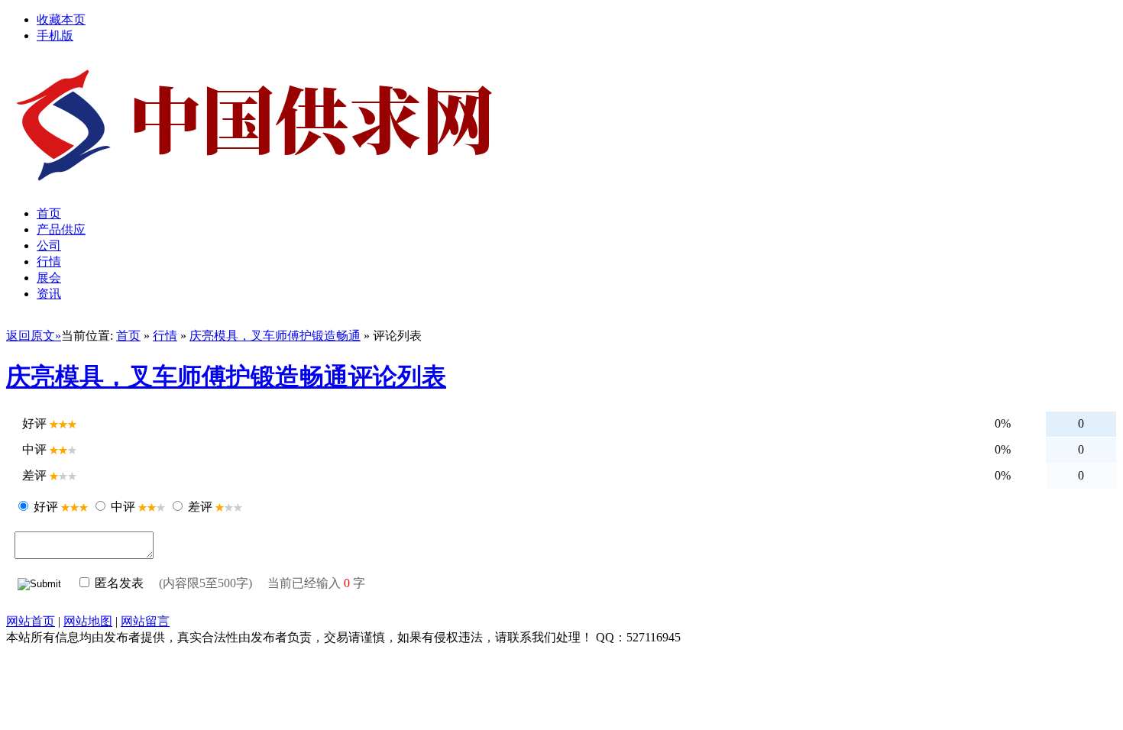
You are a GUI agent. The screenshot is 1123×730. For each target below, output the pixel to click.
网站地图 (87, 621)
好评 (46, 506)
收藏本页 (61, 19)
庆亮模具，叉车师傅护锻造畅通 (275, 335)
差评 (200, 506)
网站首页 (30, 621)
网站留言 (145, 621)
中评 (123, 506)
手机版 (55, 35)
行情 (165, 335)
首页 (128, 335)
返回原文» (33, 335)
